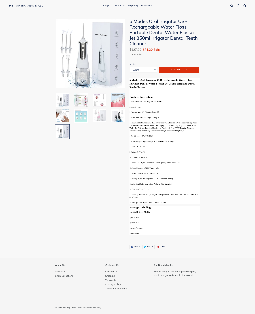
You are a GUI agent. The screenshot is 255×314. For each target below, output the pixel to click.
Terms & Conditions (116, 288)
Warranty (110, 280)
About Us (60, 271)
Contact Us (111, 271)
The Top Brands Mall (25, 5)
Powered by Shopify (92, 307)
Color (133, 64)
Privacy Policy (113, 284)
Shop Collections (64, 275)
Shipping (110, 275)
